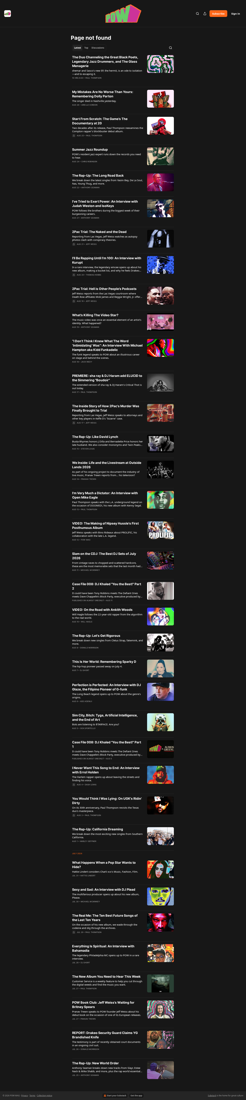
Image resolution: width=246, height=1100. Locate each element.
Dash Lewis (91, 784)
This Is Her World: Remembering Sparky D (104, 662)
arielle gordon (89, 105)
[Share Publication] (204, 13)
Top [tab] (86, 47)
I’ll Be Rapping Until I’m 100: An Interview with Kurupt (106, 260)
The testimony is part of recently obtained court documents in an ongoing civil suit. (106, 1043)
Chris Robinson (89, 161)
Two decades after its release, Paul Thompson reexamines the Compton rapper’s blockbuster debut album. (107, 129)
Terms (32, 1095)
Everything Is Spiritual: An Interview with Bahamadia (103, 948)
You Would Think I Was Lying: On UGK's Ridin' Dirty (107, 801)
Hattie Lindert (88, 875)
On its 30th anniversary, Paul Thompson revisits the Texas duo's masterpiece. (105, 809)
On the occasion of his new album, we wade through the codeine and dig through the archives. (104, 926)
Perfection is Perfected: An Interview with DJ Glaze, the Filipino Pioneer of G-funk (106, 687)
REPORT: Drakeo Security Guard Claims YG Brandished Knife (105, 1035)
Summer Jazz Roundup (90, 149)
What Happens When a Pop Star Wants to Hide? (104, 865)
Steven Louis (88, 449)
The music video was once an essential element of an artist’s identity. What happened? (106, 321)
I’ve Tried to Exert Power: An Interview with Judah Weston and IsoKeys (105, 204)
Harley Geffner (88, 841)
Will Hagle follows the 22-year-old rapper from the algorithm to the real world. (107, 616)
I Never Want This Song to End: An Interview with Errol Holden (106, 770)
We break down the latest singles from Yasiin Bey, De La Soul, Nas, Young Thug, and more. (107, 181)
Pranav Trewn (88, 479)
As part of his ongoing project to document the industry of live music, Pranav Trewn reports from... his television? (105, 473)
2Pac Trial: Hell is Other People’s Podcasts (104, 289)
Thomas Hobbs (93, 275)
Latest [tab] (77, 47)
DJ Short (84, 670)
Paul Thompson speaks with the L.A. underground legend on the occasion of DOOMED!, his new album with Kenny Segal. (107, 503)
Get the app (136, 1095)
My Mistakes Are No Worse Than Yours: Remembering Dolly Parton (102, 94)
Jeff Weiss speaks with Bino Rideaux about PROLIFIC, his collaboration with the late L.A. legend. (104, 534)
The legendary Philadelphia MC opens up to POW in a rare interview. (105, 957)
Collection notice (44, 1095)
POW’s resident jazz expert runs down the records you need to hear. (106, 155)
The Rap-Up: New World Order (95, 1063)
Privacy (24, 1095)
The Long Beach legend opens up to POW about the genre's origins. (106, 695)
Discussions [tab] (98, 47)
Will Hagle (86, 622)
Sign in (235, 13)
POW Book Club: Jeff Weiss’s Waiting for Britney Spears (103, 1005)
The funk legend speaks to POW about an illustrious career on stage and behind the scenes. (106, 356)
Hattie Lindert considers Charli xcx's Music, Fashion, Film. (105, 871)
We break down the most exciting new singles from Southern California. (107, 835)
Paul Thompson (93, 78)
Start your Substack (116, 1095)
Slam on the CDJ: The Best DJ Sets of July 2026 (104, 556)
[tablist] (89, 47)
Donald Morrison (89, 648)
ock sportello (88, 728)
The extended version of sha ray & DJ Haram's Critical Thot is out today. (107, 386)
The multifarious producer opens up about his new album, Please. (105, 896)
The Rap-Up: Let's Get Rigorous (96, 636)
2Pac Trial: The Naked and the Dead (99, 232)
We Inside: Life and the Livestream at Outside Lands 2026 (106, 465)
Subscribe (218, 13)
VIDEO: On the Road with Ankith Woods (102, 610)
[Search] (197, 13)
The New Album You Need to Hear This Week (106, 977)
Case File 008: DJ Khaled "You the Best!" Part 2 (106, 586)
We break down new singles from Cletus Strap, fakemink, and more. (107, 642)
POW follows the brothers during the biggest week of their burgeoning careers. (106, 212)
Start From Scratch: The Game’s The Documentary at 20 (100, 121)
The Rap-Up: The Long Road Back (98, 175)
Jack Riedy (86, 362)
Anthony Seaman (90, 187)
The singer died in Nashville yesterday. (94, 101)
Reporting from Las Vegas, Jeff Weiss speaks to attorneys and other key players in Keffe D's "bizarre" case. (107, 416)
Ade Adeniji (86, 701)
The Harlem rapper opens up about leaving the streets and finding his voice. (105, 778)
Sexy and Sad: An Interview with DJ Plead (103, 890)
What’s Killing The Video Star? (95, 315)
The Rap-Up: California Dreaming (97, 829)
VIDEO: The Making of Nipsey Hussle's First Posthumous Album (105, 526)
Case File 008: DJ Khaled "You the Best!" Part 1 (106, 744)
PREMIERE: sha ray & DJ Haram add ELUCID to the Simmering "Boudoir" (107, 378)
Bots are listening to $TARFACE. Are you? (95, 724)
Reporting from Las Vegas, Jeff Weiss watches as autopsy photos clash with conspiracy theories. (104, 238)
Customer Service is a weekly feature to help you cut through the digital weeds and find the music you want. (107, 983)
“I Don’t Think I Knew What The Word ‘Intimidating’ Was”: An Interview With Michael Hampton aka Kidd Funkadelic (107, 345)
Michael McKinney (90, 570)
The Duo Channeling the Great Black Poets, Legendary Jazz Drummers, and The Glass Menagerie (105, 61)
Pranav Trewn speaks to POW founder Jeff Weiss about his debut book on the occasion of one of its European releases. (106, 1013)
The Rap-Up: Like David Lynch (95, 437)
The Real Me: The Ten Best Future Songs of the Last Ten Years (105, 918)
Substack (212, 1095)
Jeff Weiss (91, 244)
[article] (123, 70)
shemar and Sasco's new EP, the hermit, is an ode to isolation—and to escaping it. (107, 72)
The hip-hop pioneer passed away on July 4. (97, 666)
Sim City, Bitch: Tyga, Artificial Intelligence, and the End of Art (105, 717)
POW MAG (85, 540)
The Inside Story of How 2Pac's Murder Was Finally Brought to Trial (105, 408)
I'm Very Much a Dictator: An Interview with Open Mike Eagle (105, 495)
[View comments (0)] (98, 82)
